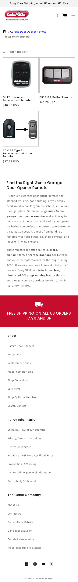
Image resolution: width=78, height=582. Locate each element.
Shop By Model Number (22, 397)
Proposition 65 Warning (22, 464)
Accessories (15, 354)
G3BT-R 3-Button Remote (55, 97)
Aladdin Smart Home (20, 371)
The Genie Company (43, 578)
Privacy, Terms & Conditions (24, 438)
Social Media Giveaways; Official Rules (30, 455)
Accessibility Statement (22, 481)
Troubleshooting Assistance (25, 547)
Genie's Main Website (20, 522)
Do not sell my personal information (30, 472)
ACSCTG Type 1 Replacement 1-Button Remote (17, 153)
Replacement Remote (16, 36)
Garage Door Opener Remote (28, 31)
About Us (13, 505)
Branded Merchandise (21, 539)
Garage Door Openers (21, 346)
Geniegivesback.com (20, 530)
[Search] (56, 15)
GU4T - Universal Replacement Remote (17, 99)
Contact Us (14, 513)
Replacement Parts (19, 363)
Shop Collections (18, 380)
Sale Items (14, 388)
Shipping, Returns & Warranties (27, 429)
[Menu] (73, 15)
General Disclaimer (19, 447)
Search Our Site (17, 405)
